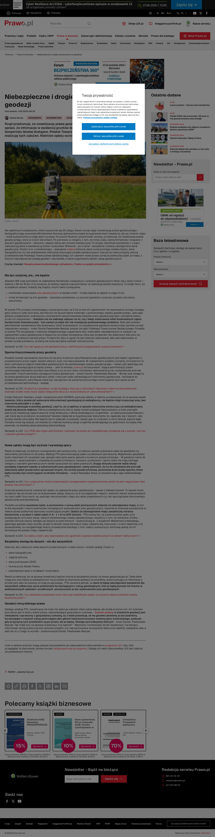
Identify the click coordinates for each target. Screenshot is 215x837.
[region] (108, 119)
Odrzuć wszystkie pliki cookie (108, 136)
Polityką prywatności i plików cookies (100, 117)
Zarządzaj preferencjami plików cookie (109, 143)
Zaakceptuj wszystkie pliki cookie (108, 126)
